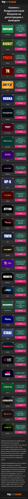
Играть (20, 35)
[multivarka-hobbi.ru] (8, 2)
